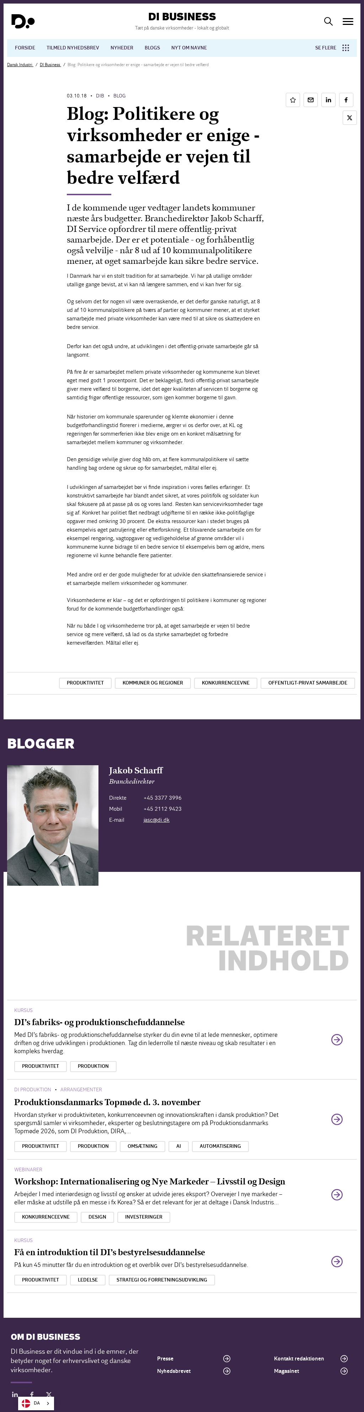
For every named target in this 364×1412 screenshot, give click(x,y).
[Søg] (328, 21)
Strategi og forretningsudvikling (162, 1280)
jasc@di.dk (157, 819)
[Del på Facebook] (346, 100)
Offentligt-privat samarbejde (307, 683)
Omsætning (142, 1146)
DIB (100, 96)
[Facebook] (32, 1395)
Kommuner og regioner (153, 683)
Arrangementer (81, 1090)
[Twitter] (49, 1395)
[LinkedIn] (15, 1395)
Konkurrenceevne (226, 683)
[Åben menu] (348, 21)
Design (97, 1217)
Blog (119, 96)
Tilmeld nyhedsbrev (73, 48)
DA (37, 1403)
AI (178, 1146)
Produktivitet (85, 683)
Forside (25, 48)
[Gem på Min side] (293, 100)
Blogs (152, 48)
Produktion (93, 1066)
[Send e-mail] (311, 100)
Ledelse (88, 1280)
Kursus (23, 1010)
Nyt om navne (189, 48)
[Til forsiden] (23, 21)
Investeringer (143, 1217)
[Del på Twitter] (350, 118)
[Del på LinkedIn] (328, 100)
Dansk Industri (20, 64)
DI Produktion (32, 1090)
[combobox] (36, 1403)
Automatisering (220, 1146)
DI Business (50, 64)
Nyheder (122, 48)
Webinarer (28, 1170)
